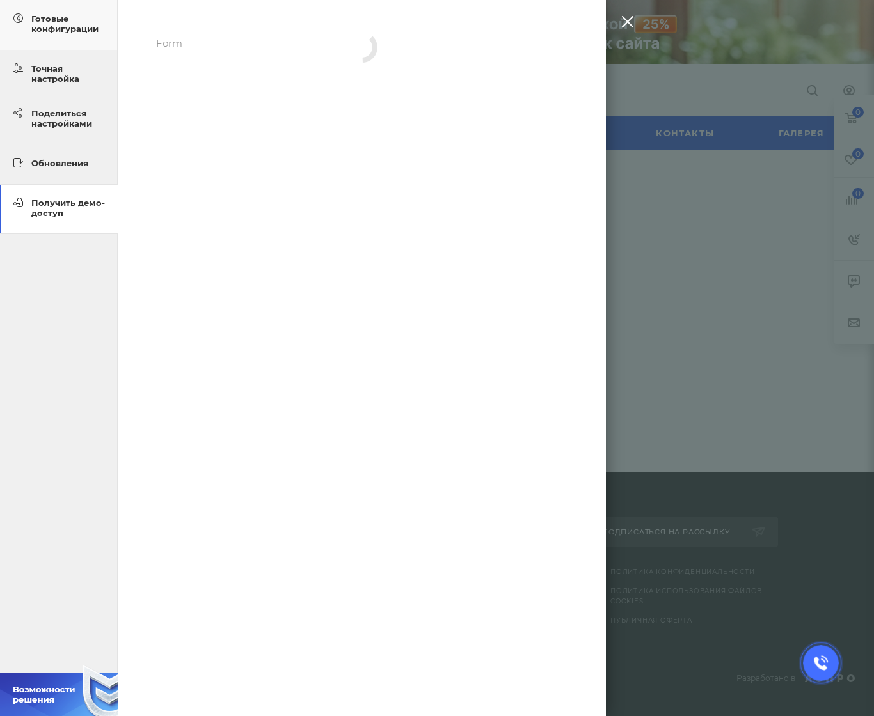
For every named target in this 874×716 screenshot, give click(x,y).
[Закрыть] (624, 25)
